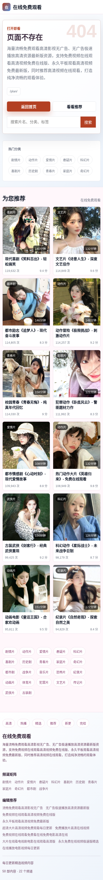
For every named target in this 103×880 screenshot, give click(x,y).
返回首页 (28, 107)
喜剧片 (16, 171)
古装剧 (27, 693)
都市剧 (10, 672)
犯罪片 (44, 682)
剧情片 (16, 160)
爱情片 (50, 160)
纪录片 (78, 672)
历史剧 (33, 171)
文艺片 (61, 682)
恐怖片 (61, 672)
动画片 (10, 682)
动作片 (33, 160)
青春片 (50, 171)
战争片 (27, 672)
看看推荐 (74, 107)
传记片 (78, 682)
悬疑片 (67, 160)
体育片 (27, 682)
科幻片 (85, 160)
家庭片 (67, 171)
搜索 (88, 122)
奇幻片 (85, 171)
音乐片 (44, 672)
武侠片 (10, 693)
